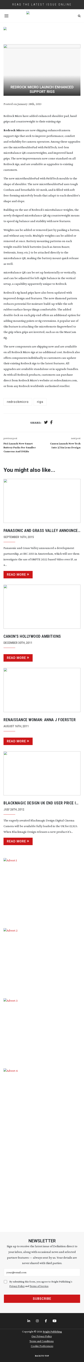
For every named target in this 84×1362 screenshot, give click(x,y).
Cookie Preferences (42, 1346)
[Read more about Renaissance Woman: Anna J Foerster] (42, 690)
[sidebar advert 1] (42, 890)
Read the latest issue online (42, 4)
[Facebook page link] (46, 1321)
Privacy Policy (17, 1286)
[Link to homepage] (42, 16)
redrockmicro (18, 402)
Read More (16, 574)
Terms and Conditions (41, 1341)
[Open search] (79, 16)
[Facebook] (51, 422)
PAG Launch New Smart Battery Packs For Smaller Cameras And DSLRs (20, 447)
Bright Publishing (52, 1331)
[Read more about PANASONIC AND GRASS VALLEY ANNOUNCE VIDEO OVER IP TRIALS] (42, 501)
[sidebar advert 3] (42, 1030)
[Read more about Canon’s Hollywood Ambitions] (42, 607)
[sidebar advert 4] (42, 1145)
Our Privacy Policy (41, 1336)
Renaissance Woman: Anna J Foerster (40, 719)
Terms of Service (39, 1286)
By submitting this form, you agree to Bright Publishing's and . (40, 1284)
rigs (40, 402)
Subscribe (42, 1299)
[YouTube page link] (55, 1321)
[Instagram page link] (37, 1321)
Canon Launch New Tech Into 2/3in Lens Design (65, 445)
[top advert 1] (42, 33)
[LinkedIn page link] (29, 1321)
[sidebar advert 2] (42, 960)
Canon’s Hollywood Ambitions (32, 636)
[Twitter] (46, 422)
